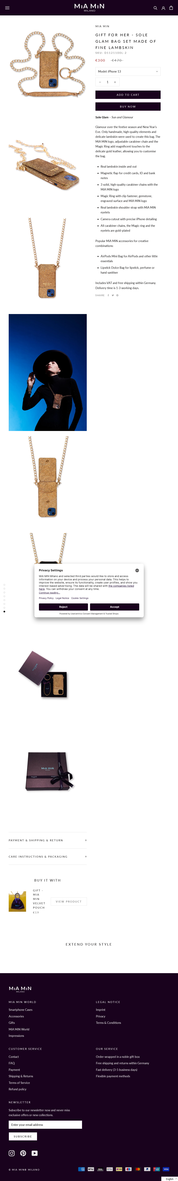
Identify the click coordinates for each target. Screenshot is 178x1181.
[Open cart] (171, 8)
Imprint (100, 1009)
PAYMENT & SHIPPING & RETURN (36, 840)
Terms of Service (19, 1083)
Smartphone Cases (20, 1009)
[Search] (155, 8)
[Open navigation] (7, 7)
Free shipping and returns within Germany (122, 1063)
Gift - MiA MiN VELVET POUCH (39, 899)
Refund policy (17, 1089)
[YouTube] (35, 1153)
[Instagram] (12, 1153)
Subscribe (23, 1136)
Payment (14, 1070)
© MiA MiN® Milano (24, 1169)
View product (69, 901)
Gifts (12, 1023)
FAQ (12, 1063)
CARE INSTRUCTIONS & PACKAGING (38, 856)
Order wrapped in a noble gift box (118, 1057)
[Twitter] (113, 295)
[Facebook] (108, 295)
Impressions (16, 1036)
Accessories (16, 1016)
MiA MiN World (19, 1029)
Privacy (100, 1016)
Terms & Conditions (108, 1023)
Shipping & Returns (21, 1076)
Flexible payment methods (113, 1076)
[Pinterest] (117, 295)
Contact (14, 1057)
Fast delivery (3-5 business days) (116, 1070)
